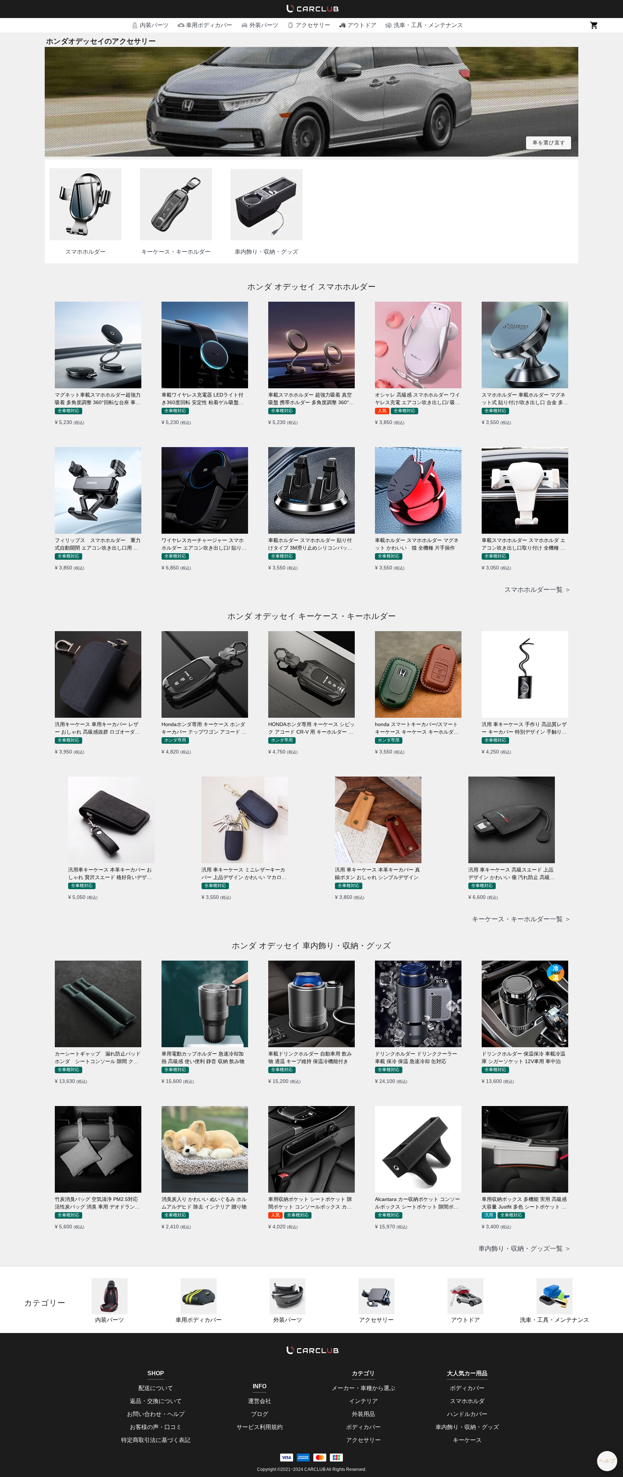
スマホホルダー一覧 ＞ (537, 589)
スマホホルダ (467, 1401)
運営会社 (259, 1401)
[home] (311, 9)
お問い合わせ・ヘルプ (156, 1414)
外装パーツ (287, 1320)
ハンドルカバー (467, 1414)
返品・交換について (156, 1401)
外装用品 (363, 1414)
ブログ (259, 1414)
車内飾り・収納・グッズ (467, 1427)
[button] (150, 25)
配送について (155, 1388)
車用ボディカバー (199, 1320)
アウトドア (465, 1320)
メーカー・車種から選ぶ (363, 1388)
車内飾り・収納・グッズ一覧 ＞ (524, 1248)
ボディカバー (363, 1427)
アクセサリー (376, 1320)
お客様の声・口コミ (156, 1427)
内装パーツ (109, 1320)
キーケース (467, 1440)
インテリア (363, 1401)
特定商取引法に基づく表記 (155, 1440)
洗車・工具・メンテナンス (554, 1320)
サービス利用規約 (260, 1427)
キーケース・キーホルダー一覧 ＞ (521, 919)
